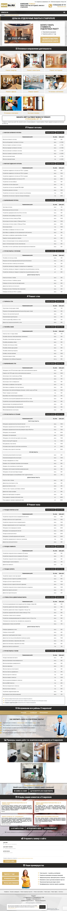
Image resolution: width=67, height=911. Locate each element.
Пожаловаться (51, 828)
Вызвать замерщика (14, 891)
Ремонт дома (47, 891)
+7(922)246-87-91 (59, 5)
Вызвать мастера (50, 40)
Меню (64, 12)
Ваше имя (5, 842)
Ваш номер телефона (8, 846)
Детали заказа (6, 851)
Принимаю (42, 906)
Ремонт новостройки (38, 891)
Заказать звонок (50, 132)
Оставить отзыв (18, 828)
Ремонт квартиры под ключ (26, 891)
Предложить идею (34, 828)
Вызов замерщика (40, 900)
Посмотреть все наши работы (42, 791)
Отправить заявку (9, 861)
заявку (34, 722)
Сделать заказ (59, 132)
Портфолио (6, 891)
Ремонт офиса (54, 891)
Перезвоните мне (61, 6)
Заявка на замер (21, 791)
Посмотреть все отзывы (54, 832)
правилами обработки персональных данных (25, 858)
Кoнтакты (61, 891)
